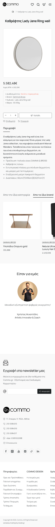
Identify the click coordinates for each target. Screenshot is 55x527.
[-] (5, 115)
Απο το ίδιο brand (43, 194)
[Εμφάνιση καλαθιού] (44, 4)
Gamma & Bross (19, 97)
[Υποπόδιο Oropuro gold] (21, 220)
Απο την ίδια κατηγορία (16, 194)
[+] (15, 115)
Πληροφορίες (10, 471)
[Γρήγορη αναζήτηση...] (38, 4)
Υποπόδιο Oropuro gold (15, 246)
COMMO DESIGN (35, 471)
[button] (35, 115)
